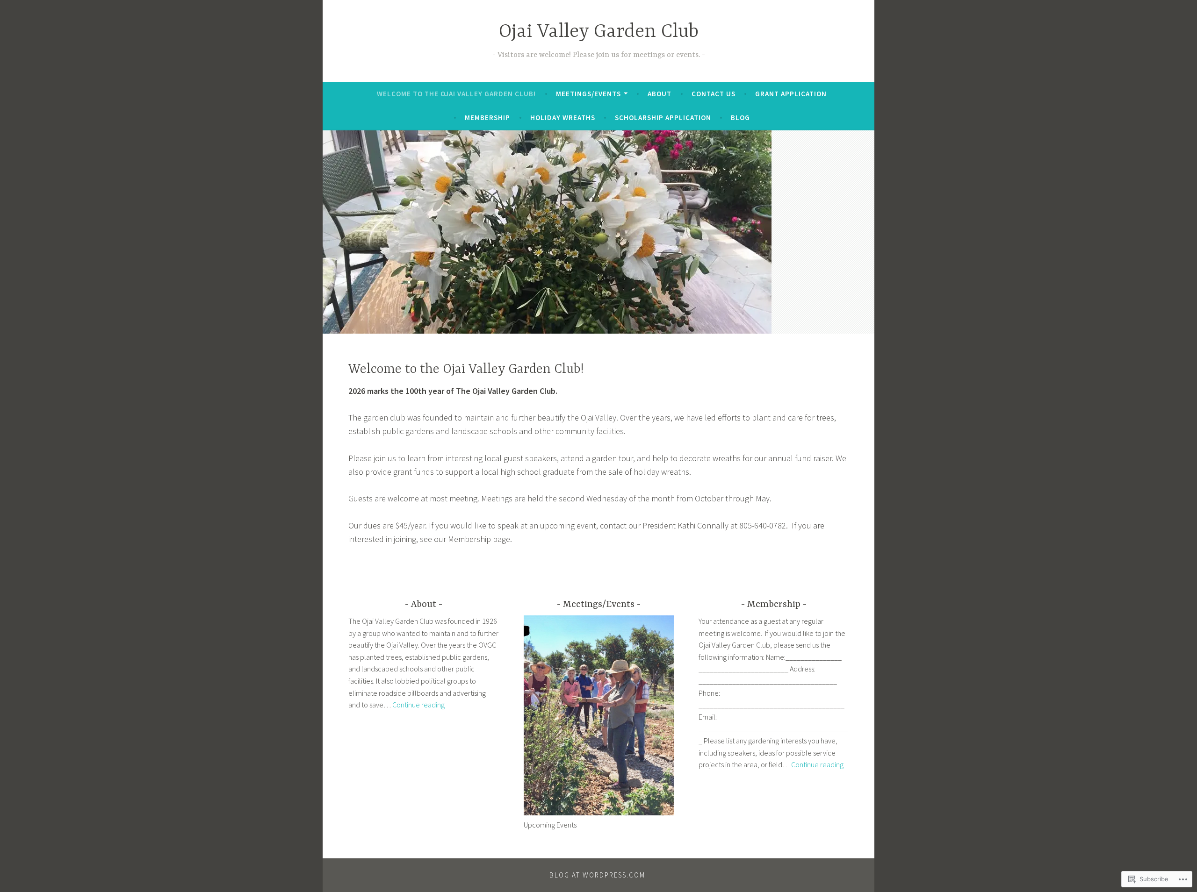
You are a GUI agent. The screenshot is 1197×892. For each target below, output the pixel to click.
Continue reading (418, 704)
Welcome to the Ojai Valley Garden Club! (456, 93)
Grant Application (791, 93)
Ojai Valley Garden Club (599, 32)
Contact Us (714, 93)
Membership (487, 117)
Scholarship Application (663, 117)
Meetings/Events (588, 93)
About (659, 93)
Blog (740, 117)
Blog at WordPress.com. (598, 875)
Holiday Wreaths (562, 117)
